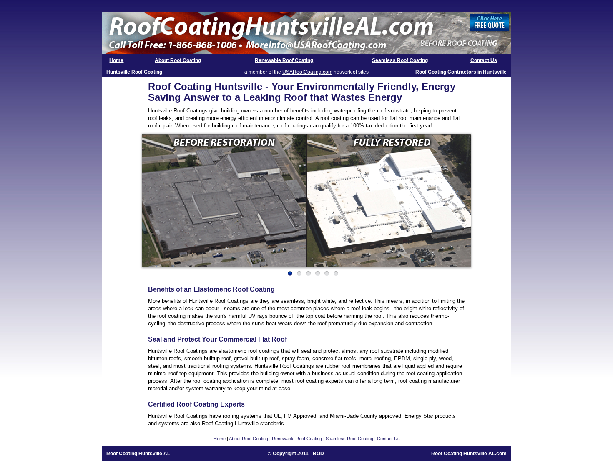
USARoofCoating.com (307, 72)
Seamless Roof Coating (400, 60)
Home (116, 60)
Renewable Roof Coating (284, 60)
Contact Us (483, 60)
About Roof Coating (178, 60)
